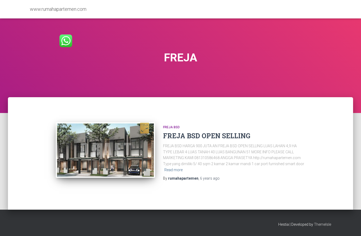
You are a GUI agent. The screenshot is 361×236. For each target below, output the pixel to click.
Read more (173, 170)
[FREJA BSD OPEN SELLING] (105, 150)
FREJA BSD (171, 127)
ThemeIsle (322, 224)
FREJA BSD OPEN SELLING (206, 135)
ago (210, 178)
